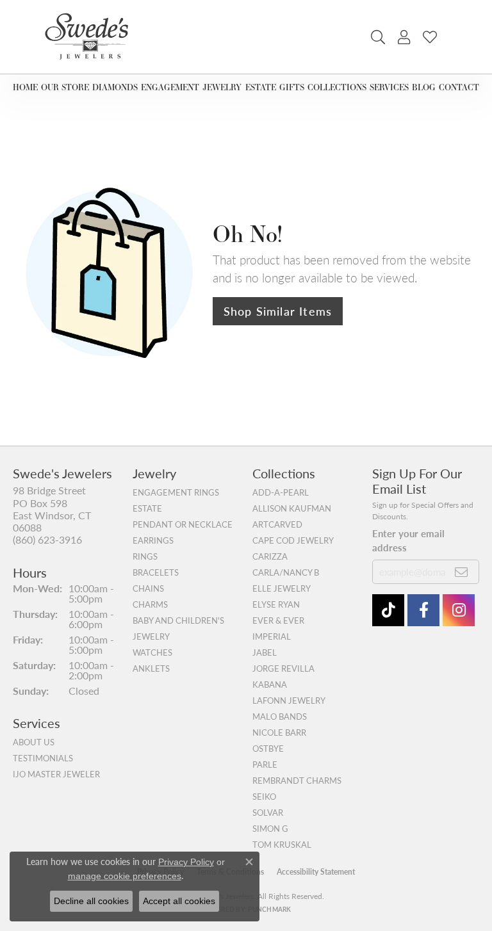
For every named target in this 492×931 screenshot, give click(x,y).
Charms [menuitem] (150, 604)
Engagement (170, 87)
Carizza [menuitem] (270, 556)
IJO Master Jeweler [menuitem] (56, 774)
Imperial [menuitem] (271, 636)
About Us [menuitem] (33, 742)
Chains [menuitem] (148, 588)
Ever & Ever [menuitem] (278, 620)
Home (25, 87)
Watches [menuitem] (152, 652)
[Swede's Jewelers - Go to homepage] (90, 37)
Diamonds (115, 87)
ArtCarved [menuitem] (277, 524)
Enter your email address (408, 540)
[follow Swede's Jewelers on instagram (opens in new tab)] (459, 610)
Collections (337, 87)
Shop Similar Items (278, 311)
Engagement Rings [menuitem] (176, 492)
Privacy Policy (186, 862)
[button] (378, 37)
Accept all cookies (179, 901)
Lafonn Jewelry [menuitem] (288, 700)
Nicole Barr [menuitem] (279, 732)
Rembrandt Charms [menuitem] (296, 780)
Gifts (291, 87)
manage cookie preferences (124, 876)
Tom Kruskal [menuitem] (281, 844)
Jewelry (222, 87)
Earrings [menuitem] (153, 540)
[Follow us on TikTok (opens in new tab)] (388, 610)
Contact (459, 87)
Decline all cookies (91, 901)
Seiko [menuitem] (264, 796)
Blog (424, 87)
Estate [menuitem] (147, 508)
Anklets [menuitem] (151, 668)
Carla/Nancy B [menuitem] (285, 572)
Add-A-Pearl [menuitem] (280, 492)
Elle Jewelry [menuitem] (281, 588)
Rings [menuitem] (145, 556)
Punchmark (269, 909)
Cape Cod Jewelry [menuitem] (293, 540)
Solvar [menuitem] (267, 812)
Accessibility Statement (316, 871)
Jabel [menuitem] (264, 652)
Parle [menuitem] (264, 764)
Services (389, 87)
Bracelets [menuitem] (156, 572)
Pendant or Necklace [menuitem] (183, 524)
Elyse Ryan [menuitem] (276, 604)
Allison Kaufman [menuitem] (291, 508)
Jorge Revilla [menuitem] (283, 668)
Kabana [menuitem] (269, 684)
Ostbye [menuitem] (268, 748)
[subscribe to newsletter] (462, 571)
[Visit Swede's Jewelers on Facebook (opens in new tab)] (423, 610)
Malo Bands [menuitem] (279, 716)
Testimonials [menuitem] (43, 758)
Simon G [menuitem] (270, 828)
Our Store (65, 87)
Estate (260, 87)
